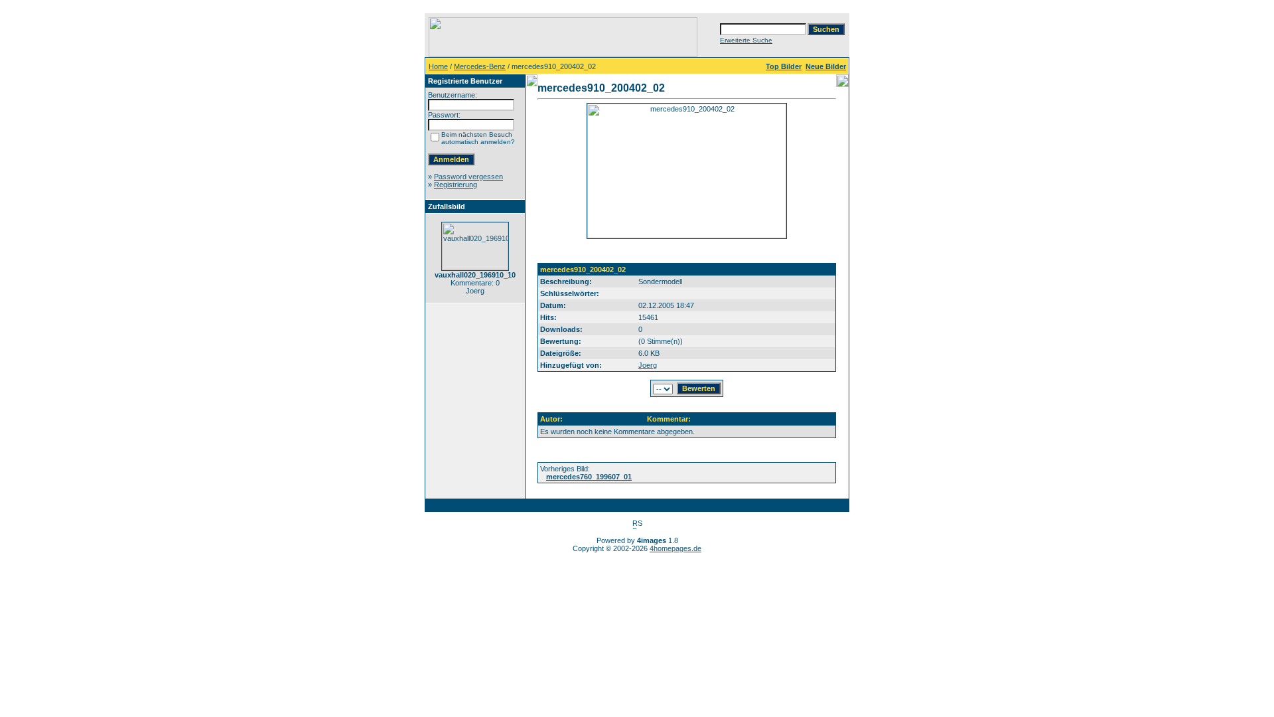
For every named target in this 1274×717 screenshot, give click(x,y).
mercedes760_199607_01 (589, 477)
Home (438, 66)
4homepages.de (675, 548)
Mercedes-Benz (480, 66)
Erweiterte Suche (746, 40)
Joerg (647, 365)
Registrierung (455, 185)
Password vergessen (468, 177)
